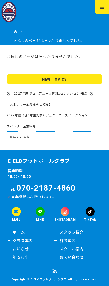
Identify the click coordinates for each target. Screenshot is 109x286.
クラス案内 (23, 241)
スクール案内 (72, 249)
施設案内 (68, 241)
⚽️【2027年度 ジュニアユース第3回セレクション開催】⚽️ (50, 93)
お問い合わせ (72, 257)
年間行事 (21, 257)
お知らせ (21, 249)
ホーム (19, 232)
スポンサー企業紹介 (21, 126)
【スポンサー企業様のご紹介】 (29, 104)
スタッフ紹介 (72, 232)
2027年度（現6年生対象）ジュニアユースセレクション (47, 115)
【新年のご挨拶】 (20, 137)
